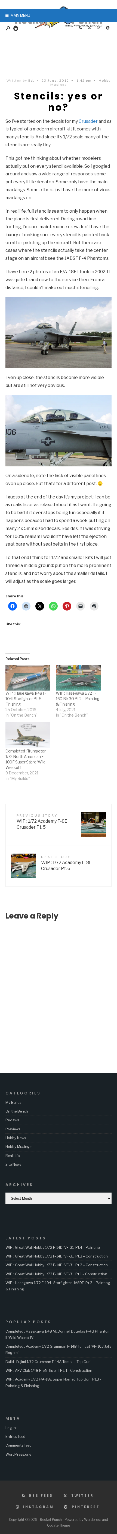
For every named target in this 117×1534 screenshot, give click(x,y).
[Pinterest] (108, 28)
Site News (13, 1164)
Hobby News (15, 1138)
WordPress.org (18, 1454)
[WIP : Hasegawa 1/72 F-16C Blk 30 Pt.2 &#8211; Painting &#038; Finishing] (78, 678)
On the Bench (16, 1111)
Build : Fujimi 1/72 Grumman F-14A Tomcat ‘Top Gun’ (48, 1361)
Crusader (88, 121)
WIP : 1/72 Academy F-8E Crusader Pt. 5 (42, 821)
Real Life (12, 1155)
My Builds (13, 1102)
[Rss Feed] (80, 28)
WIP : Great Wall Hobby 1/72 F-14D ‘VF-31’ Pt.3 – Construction (56, 1256)
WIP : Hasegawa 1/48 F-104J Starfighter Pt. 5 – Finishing (25, 698)
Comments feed (18, 1445)
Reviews (12, 1120)
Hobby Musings (18, 1146)
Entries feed (15, 1436)
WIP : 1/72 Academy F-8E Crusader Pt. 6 (66, 863)
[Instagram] (98, 28)
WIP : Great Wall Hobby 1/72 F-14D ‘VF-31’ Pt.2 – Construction (56, 1265)
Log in (10, 1427)
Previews (12, 1129)
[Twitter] (89, 28)
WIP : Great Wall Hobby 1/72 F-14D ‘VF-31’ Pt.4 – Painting (52, 1247)
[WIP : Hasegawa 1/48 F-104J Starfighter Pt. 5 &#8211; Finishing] (27, 678)
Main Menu (20, 15)
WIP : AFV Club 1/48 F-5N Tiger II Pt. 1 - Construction (48, 1370)
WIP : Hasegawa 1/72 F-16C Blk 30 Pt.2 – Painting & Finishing (77, 698)
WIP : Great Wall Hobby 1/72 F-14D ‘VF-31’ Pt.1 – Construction (56, 1274)
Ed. (31, 80)
